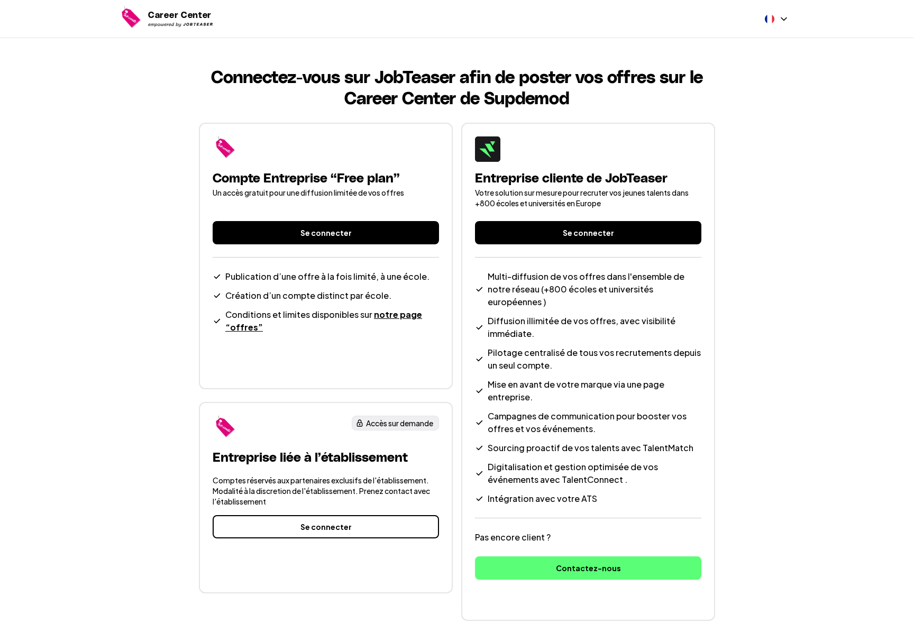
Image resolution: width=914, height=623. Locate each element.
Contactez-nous (588, 568)
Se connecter (326, 232)
